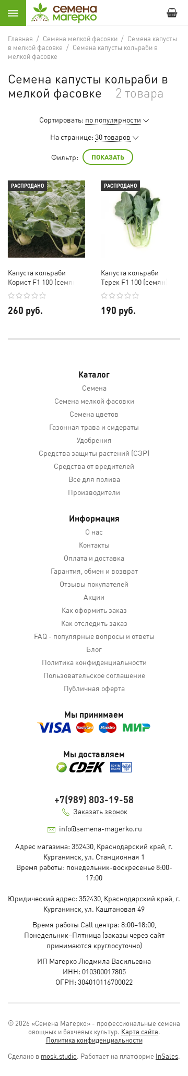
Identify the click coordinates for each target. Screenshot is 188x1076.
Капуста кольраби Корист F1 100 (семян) (43, 277)
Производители (94, 492)
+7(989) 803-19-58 (94, 799)
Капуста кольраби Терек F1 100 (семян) (134, 277)
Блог (94, 649)
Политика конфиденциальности (94, 662)
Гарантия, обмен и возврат (94, 570)
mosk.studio (59, 1055)
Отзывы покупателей (94, 583)
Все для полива (94, 478)
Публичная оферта (94, 688)
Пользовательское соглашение (94, 675)
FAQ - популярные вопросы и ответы (94, 635)
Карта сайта (139, 1031)
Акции (94, 596)
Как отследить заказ (94, 622)
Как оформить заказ (94, 609)
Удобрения (94, 439)
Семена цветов (94, 413)
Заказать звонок (100, 811)
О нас (94, 531)
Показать (107, 156)
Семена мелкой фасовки (94, 400)
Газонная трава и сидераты (94, 426)
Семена (94, 387)
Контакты (94, 544)
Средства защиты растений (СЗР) (94, 452)
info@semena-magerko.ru (100, 828)
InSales (167, 1055)
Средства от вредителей (94, 465)
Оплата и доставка (94, 557)
